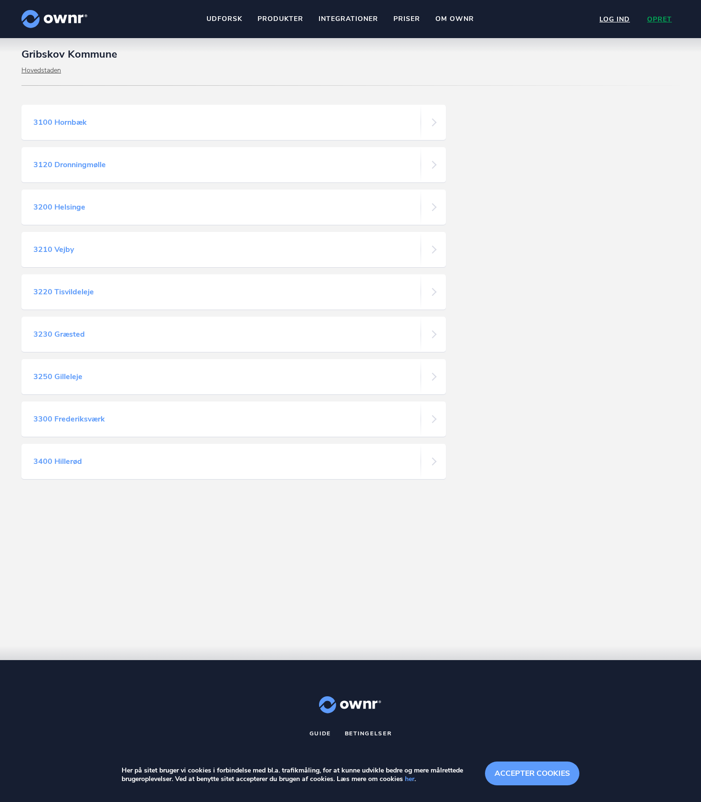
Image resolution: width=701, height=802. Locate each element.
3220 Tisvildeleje (63, 292)
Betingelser (368, 733)
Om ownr (454, 18)
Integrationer (348, 18)
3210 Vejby (53, 249)
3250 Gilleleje (57, 376)
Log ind (614, 19)
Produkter (280, 18)
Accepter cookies (532, 773)
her (409, 778)
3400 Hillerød (57, 461)
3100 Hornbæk (60, 122)
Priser (406, 18)
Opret (659, 19)
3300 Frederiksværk (69, 419)
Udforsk (224, 18)
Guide (320, 733)
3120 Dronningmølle (69, 165)
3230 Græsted (59, 334)
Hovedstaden (41, 70)
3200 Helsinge (59, 207)
